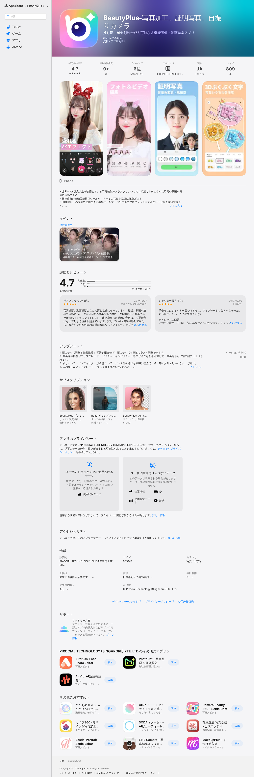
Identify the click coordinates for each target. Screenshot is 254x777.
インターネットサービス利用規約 (76, 773)
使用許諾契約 (186, 601)
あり (62, 589)
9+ (188, 577)
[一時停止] (86, 171)
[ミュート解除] (92, 171)
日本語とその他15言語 (136, 577)
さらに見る (176, 205)
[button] (25, 27)
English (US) (74, 761)
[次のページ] (250, 128)
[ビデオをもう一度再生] (64, 171)
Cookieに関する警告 (136, 773)
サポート (155, 773)
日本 (62, 761)
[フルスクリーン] (98, 171)
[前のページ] (55, 128)
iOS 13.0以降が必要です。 (75, 577)
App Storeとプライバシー (109, 773)
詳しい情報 (158, 515)
